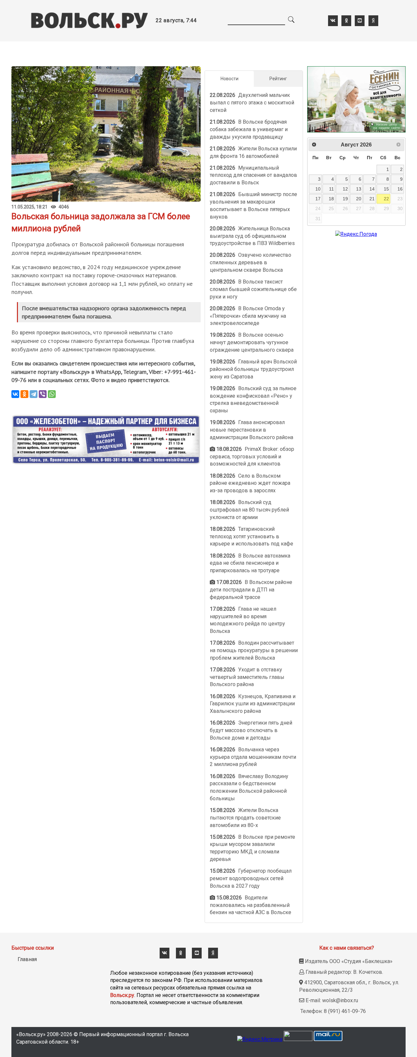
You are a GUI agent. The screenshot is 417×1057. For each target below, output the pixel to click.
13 (358, 188)
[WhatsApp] (52, 394)
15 (386, 188)
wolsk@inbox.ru (340, 1000)
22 (386, 198)
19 (345, 198)
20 (358, 198)
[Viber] (43, 394)
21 (372, 198)
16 (400, 188)
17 (318, 198)
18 (331, 198)
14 (372, 188)
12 (345, 188)
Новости (229, 78)
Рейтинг (278, 78)
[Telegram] (33, 394)
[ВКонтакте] (15, 394)
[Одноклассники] (24, 394)
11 (331, 188)
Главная (27, 959)
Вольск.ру (122, 995)
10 (318, 188)
